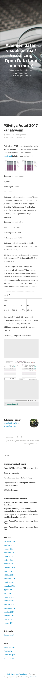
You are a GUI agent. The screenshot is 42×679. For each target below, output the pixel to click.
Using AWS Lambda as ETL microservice (21, 468)
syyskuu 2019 (8, 571)
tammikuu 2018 (9, 608)
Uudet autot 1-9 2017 (13, 437)
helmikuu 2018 (9, 604)
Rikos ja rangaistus (11, 472)
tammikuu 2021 (9, 552)
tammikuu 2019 (9, 578)
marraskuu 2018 (9, 586)
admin (8, 135)
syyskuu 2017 (8, 623)
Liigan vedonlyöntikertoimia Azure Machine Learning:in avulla (21, 442)
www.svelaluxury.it (11, 502)
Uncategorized (20, 135)
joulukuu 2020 (9, 556)
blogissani (8, 156)
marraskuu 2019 (9, 567)
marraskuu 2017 (9, 615)
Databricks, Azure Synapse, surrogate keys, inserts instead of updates (21, 509)
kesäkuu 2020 (8, 560)
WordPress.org (9, 658)
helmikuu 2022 (9, 545)
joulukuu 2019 (9, 563)
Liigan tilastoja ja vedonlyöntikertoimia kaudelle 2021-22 (20, 484)
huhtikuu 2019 (9, 575)
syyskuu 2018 (8, 589)
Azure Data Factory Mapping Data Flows (21, 521)
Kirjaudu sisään (9, 647)
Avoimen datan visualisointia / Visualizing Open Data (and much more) (21, 55)
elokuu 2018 (8, 593)
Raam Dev (33, 677)
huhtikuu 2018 (9, 600)
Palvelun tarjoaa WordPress (17, 674)
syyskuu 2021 (8, 549)
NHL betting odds (11, 490)
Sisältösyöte (8, 651)
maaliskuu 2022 (9, 541)
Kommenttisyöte (9, 654)
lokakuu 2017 (8, 619)
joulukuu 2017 (9, 612)
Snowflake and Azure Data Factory (18, 477)
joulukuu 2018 (9, 582)
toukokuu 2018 (9, 597)
